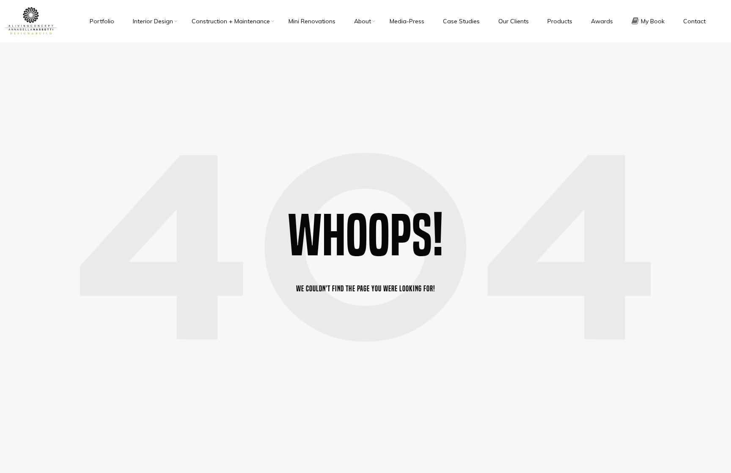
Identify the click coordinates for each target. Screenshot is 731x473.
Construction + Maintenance (231, 21)
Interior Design (153, 21)
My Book (653, 21)
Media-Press (407, 21)
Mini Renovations (312, 21)
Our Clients (513, 21)
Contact (694, 21)
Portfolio (102, 21)
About (362, 21)
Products (559, 21)
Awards (602, 21)
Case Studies (461, 21)
